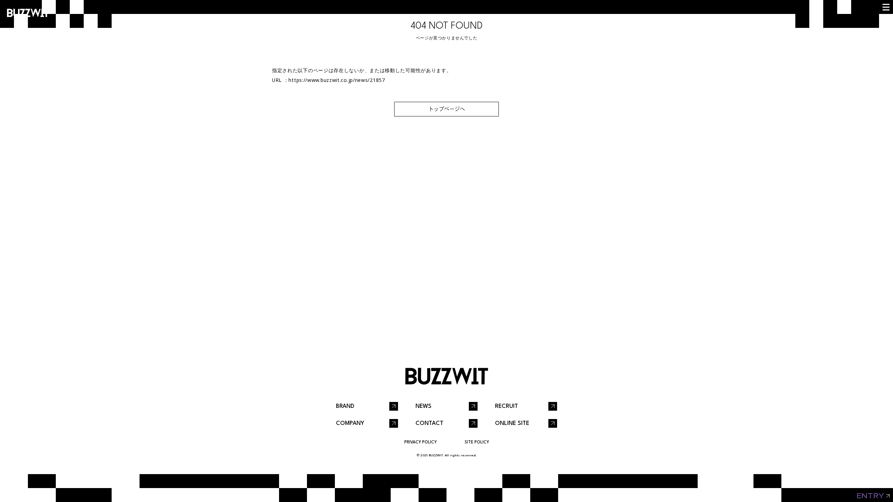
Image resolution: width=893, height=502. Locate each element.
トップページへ (446, 109)
